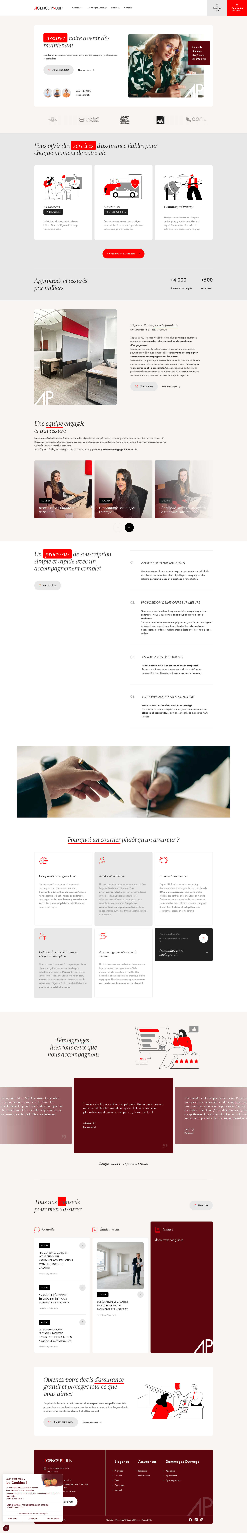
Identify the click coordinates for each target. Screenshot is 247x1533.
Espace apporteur (173, 1480)
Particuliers (142, 1470)
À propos (119, 1470)
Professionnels (144, 1475)
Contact (118, 1490)
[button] (123, 253)
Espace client (171, 1475)
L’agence (122, 1461)
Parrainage (119, 1485)
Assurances (147, 1461)
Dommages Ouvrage (182, 1461)
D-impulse (119, 1519)
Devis (117, 1480)
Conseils (118, 1475)
